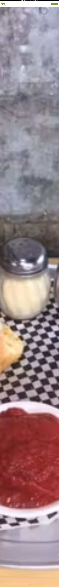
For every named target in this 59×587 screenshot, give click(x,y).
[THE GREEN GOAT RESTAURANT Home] (3, 4)
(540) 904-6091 (35, 0)
